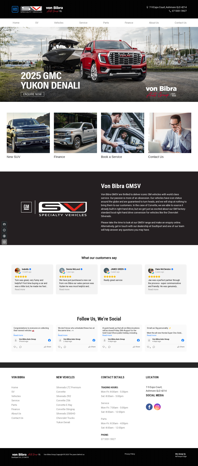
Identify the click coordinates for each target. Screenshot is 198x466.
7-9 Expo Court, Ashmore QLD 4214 (168, 7)
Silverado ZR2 (63, 396)
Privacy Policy (130, 454)
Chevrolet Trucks (65, 418)
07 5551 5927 (179, 10)
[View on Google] (17, 270)
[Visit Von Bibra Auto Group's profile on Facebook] (16, 340)
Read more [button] (20, 289)
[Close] (4, 242)
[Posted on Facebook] (49, 340)
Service (83, 22)
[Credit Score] (4, 230)
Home (16, 22)
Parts (106, 22)
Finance (129, 22)
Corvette (61, 391)
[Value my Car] (4, 224)
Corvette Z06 (63, 400)
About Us (154, 22)
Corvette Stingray (65, 409)
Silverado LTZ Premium (68, 387)
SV (36, 22)
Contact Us (181, 22)
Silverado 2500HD (65, 413)
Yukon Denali (63, 422)
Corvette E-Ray (64, 404)
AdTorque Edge (181, 456)
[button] (11, 279)
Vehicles (58, 22)
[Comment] (19, 347)
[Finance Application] (4, 236)
